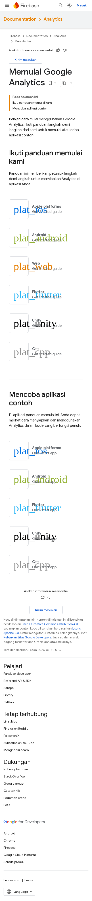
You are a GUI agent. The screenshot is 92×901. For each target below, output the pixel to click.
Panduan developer (17, 674)
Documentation (20, 19)
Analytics (53, 19)
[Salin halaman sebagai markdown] (64, 83)
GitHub (9, 702)
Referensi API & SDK (17, 681)
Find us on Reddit (16, 729)
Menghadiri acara (16, 750)
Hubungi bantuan (16, 769)
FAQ (7, 805)
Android (9, 833)
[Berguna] (58, 50)
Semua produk (14, 862)
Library (8, 695)
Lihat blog (10, 721)
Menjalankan (24, 41)
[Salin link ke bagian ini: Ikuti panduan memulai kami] (28, 162)
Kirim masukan (25, 60)
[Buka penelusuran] (60, 5)
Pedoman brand (15, 798)
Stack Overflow (14, 776)
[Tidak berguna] (64, 50)
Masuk (82, 5)
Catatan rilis (12, 791)
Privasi (29, 880)
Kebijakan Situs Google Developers (27, 637)
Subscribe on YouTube (19, 743)
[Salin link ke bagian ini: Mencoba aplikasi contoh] (36, 403)
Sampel (9, 688)
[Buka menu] (7, 5)
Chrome (9, 840)
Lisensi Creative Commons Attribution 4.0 (50, 624)
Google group (13, 784)
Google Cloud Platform (20, 855)
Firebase (15, 36)
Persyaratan (12, 880)
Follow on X (11, 736)
